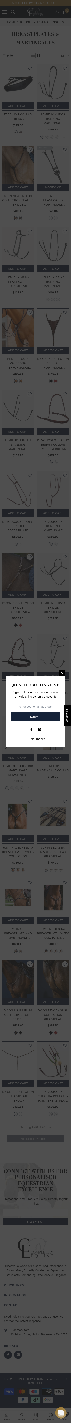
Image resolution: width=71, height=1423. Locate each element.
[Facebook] (31, 729)
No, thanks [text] (38, 739)
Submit (35, 716)
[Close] (62, 673)
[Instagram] (40, 729)
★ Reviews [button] (67, 715)
